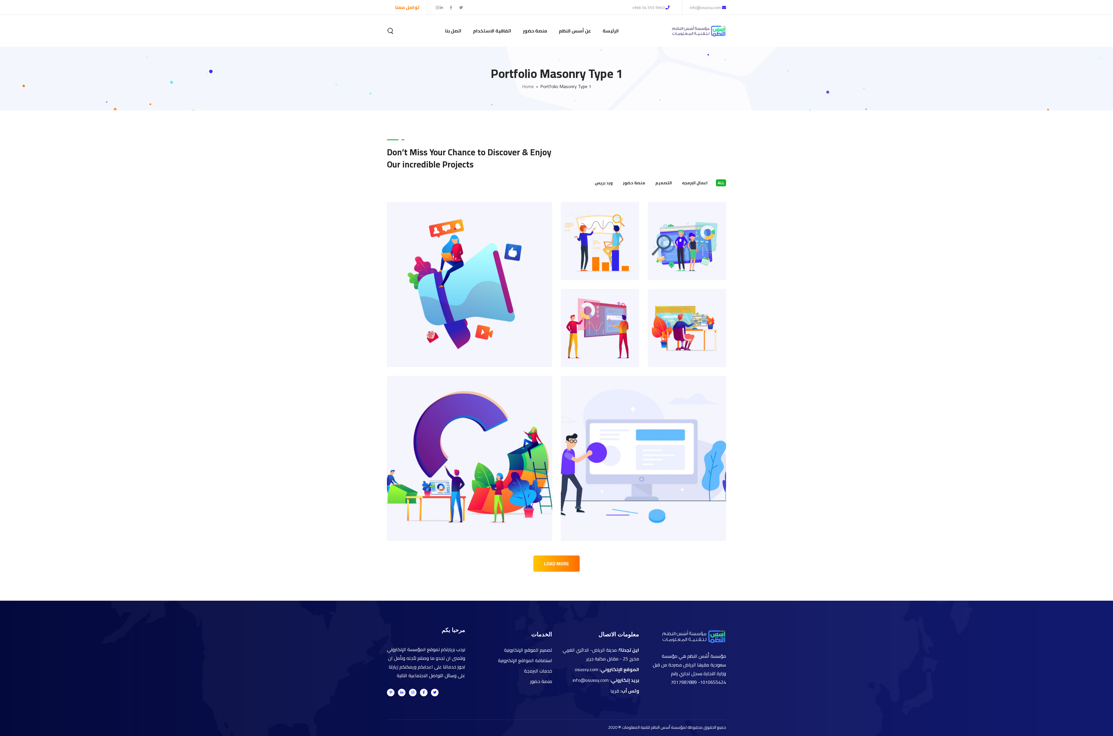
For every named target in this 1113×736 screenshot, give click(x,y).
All (721, 182)
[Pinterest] (390, 692)
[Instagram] (413, 692)
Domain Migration (600, 315)
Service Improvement (470, 446)
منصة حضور (634, 182)
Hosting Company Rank (643, 446)
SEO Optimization (600, 228)
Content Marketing (687, 315)
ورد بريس (604, 182)
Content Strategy (469, 272)
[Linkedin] (401, 692)
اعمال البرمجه (695, 182)
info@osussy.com (706, 7)
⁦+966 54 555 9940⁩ (648, 7)
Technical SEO (687, 228)
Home (528, 86)
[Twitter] (435, 692)
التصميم (663, 182)
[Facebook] (424, 692)
